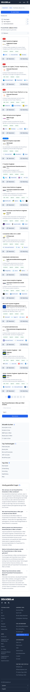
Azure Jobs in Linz (6, 427)
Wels (2, 644)
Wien (15, 28)
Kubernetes (4, 629)
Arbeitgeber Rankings (22, 618)
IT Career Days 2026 (21, 672)
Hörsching (4, 471)
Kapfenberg (5, 474)
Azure (2, 615)
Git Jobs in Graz (6, 430)
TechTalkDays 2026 (21, 675)
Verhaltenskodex (20, 653)
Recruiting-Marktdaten (22, 626)
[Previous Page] (6, 397)
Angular (3, 624)
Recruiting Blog (20, 629)
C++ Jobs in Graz (6, 438)
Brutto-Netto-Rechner (22, 615)
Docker (3, 618)
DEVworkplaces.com (21, 669)
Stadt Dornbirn (5, 660)
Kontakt (18, 659)
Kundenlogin (19, 631)
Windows (3, 626)
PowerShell (4, 28)
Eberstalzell (5, 466)
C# (2, 610)
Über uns (18, 642)
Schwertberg (5, 468)
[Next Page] (24, 397)
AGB (17, 648)
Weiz (3, 476)
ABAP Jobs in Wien (6, 433)
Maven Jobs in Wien (7, 435)
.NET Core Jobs (6, 455)
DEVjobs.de (19, 667)
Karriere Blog (19, 610)
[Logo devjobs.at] (5, 2)
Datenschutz (19, 650)
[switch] (27, 19)
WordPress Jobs (6, 457)
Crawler (18, 656)
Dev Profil (18, 613)
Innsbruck (3, 636)
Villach (3, 646)
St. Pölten (3, 649)
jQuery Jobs (5, 449)
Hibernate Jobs (6, 446)
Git (2, 613)
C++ (2, 621)
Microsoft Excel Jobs (7, 452)
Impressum (19, 645)
